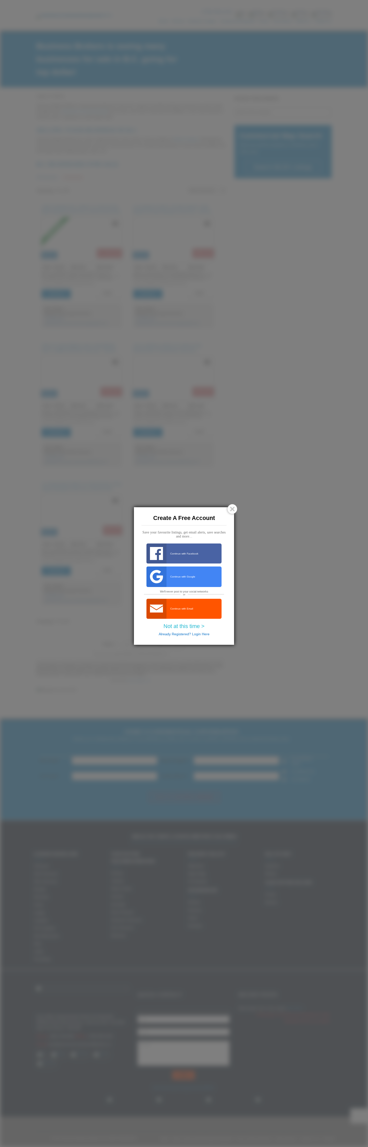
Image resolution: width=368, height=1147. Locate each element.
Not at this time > (184, 626)
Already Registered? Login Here (184, 634)
